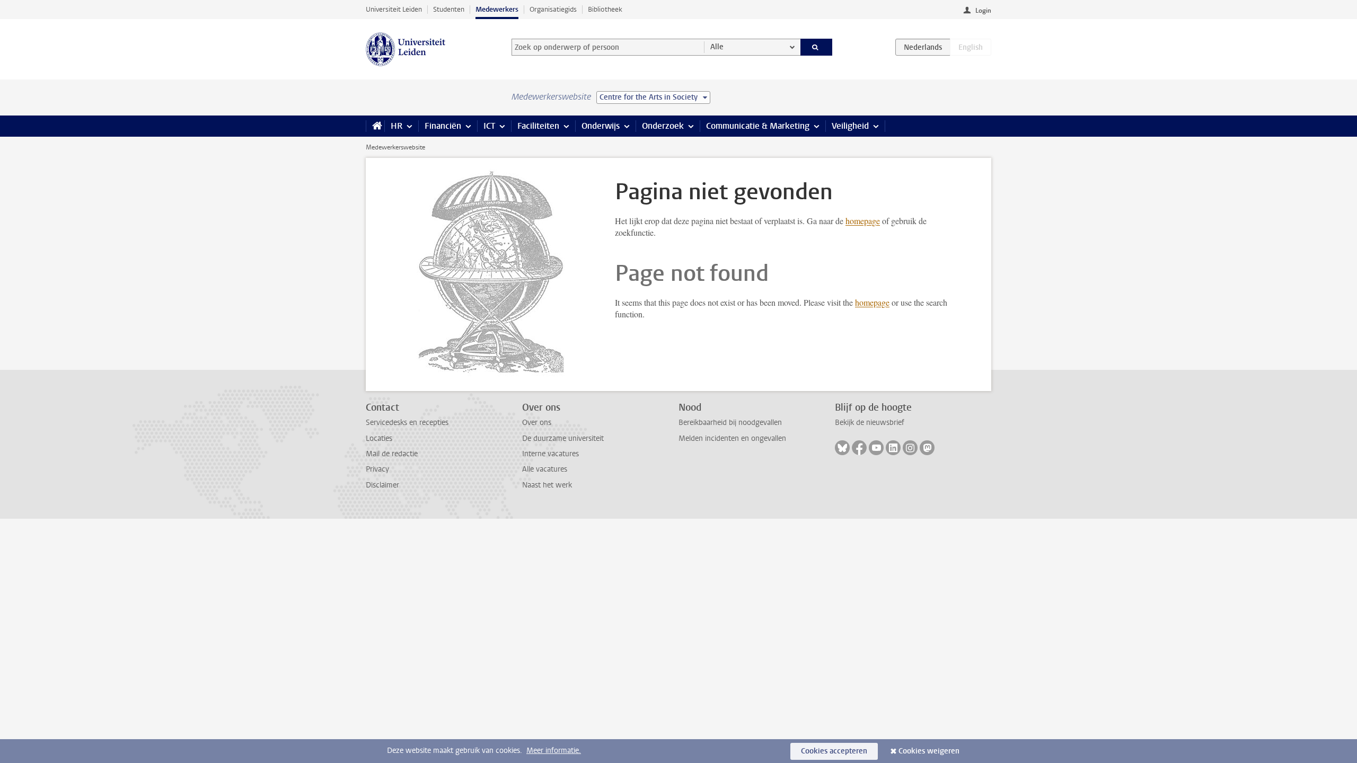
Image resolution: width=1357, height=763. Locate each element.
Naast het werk (547, 485)
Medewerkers (496, 9)
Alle (717, 47)
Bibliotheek (605, 9)
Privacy (377, 469)
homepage (862, 220)
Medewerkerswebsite (395, 147)
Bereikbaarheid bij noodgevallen (730, 423)
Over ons (536, 423)
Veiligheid (850, 125)
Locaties (379, 438)
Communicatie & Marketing (757, 125)
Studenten (448, 9)
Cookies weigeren (928, 751)
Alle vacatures (544, 469)
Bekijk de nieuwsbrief (869, 423)
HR (396, 125)
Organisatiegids (553, 9)
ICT (489, 125)
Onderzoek (663, 125)
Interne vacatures (550, 454)
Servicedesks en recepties (407, 423)
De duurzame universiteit (563, 438)
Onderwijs (600, 125)
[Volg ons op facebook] (859, 447)
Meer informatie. (553, 751)
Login (983, 10)
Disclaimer (382, 485)
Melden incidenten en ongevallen (732, 438)
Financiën (443, 125)
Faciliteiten (538, 125)
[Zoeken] (816, 47)
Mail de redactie (392, 454)
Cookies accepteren (834, 751)
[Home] (375, 126)
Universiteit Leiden (394, 9)
